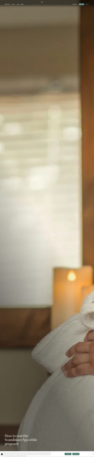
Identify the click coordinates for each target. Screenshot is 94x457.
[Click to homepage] (47, 5)
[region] (47, 454)
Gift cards (74, 4)
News (18, 4)
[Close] (92, 454)
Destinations (7, 4)
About (13, 4)
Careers (22, 4)
